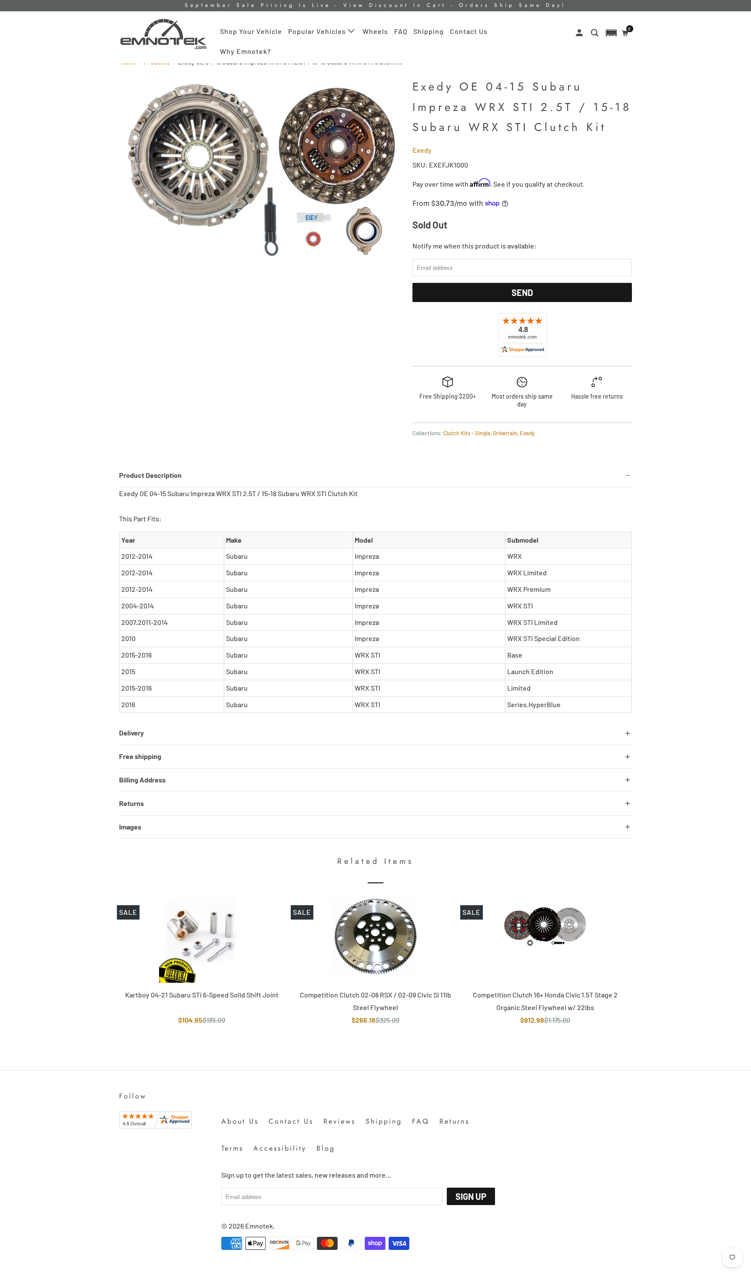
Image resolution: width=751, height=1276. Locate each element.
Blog (325, 1148)
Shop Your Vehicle (251, 31)
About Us (240, 1121)
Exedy (422, 150)
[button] (611, 33)
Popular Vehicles (318, 31)
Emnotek (259, 1226)
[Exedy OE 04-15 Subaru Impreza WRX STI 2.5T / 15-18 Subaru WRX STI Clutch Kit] (261, 170)
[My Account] (580, 33)
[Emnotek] (163, 34)
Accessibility (279, 1148)
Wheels (375, 31)
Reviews (339, 1121)
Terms (232, 1148)
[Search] (595, 33)
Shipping (428, 31)
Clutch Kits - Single (466, 433)
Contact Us (469, 31)
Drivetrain (505, 433)
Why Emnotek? (245, 51)
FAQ (400, 31)
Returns (454, 1121)
